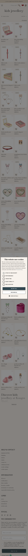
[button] (14, 296)
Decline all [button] (14, 292)
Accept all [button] (14, 288)
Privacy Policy (19, 270)
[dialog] (14, 278)
